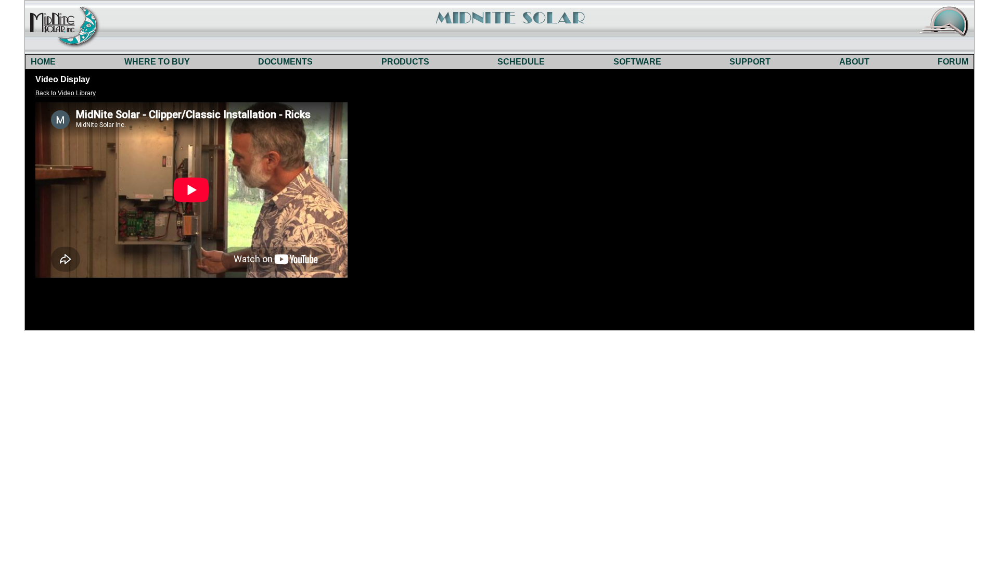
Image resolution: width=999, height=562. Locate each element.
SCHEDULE (521, 61)
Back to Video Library (65, 93)
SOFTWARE (637, 61)
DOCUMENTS (285, 61)
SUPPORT (750, 61)
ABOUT (854, 61)
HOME (43, 61)
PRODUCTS (405, 61)
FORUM (953, 61)
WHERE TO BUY (157, 61)
